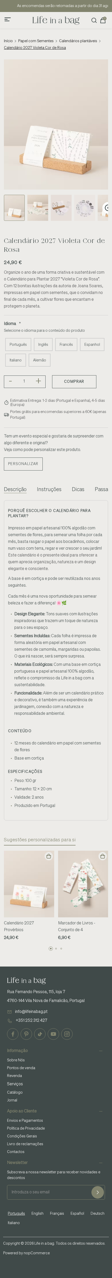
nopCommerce (37, 1253)
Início (8, 41)
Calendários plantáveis (78, 41)
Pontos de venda (21, 1068)
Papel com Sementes (36, 41)
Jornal (12, 1100)
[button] (51, 949)
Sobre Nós (16, 1060)
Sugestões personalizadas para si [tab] (40, 840)
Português (18, 345)
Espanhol (92, 345)
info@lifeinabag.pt (31, 1012)
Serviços (15, 1084)
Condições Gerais (22, 1136)
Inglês (43, 345)
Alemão (39, 360)
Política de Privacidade (26, 1128)
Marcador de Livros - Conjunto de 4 (76, 926)
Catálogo (15, 1092)
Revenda (14, 1076)
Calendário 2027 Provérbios (19, 926)
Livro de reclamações (25, 1144)
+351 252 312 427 (31, 1021)
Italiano (16, 360)
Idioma (10, 324)
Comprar (74, 382)
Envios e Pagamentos (25, 1121)
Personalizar (23, 464)
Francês (66, 345)
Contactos (15, 1152)
